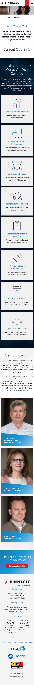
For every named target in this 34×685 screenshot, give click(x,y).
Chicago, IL (11, 625)
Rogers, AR (10, 630)
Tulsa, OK (10, 621)
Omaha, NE (24, 623)
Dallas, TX (10, 623)
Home (3, 17)
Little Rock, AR (10, 628)
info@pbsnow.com (19, 593)
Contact (9, 17)
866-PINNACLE (20, 596)
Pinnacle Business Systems (17, 607)
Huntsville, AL (24, 621)
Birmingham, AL (11, 632)
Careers (17, 17)
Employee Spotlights (17, 566)
